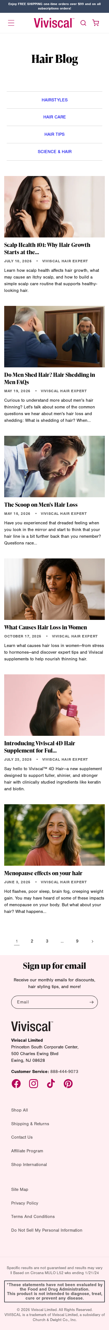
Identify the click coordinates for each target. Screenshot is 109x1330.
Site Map (19, 1189)
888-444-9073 (64, 1071)
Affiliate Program (27, 1150)
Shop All (19, 1110)
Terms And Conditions (33, 1216)
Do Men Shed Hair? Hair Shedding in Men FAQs (49, 378)
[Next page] (92, 941)
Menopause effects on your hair (43, 873)
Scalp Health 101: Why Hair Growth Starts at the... (47, 248)
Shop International (29, 1164)
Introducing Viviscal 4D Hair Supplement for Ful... (39, 746)
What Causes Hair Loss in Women (45, 627)
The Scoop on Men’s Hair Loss (41, 504)
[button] (11, 23)
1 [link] (17, 941)
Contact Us (22, 1137)
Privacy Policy (24, 1203)
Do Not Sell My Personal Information (46, 1230)
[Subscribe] (91, 1002)
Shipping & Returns (30, 1123)
